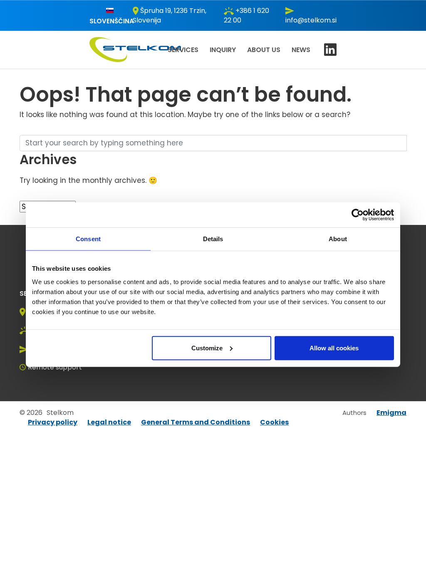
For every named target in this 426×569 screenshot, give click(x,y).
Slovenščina (111, 21)
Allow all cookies (334, 347)
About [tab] (338, 238)
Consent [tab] (88, 238)
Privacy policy (52, 422)
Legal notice (109, 422)
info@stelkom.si (311, 20)
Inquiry (223, 50)
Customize (207, 347)
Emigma (391, 412)
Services (183, 50)
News (301, 50)
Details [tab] (213, 238)
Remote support (55, 367)
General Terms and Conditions (195, 422)
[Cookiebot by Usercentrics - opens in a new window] (357, 215)
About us (263, 50)
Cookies (274, 422)
